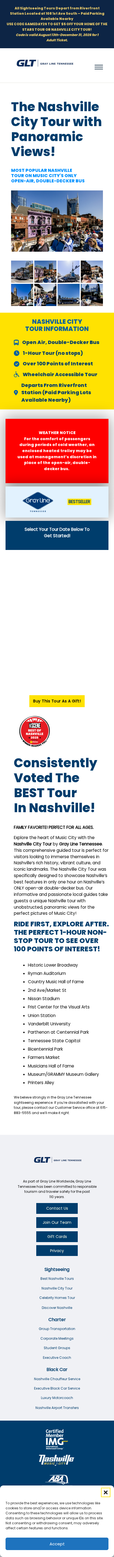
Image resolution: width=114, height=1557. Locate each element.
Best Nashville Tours (57, 1278)
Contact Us (57, 1208)
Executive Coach (57, 1357)
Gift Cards (57, 1236)
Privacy (57, 1250)
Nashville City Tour (57, 1288)
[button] (105, 1492)
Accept (57, 1544)
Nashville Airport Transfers (57, 1407)
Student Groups (57, 1348)
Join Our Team (57, 1222)
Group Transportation (57, 1328)
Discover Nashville (57, 1307)
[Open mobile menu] (99, 67)
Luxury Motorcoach (57, 1397)
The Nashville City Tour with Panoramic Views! (56, 129)
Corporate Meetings (57, 1338)
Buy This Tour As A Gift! (57, 701)
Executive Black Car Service (57, 1388)
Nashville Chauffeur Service (57, 1379)
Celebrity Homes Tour (57, 1297)
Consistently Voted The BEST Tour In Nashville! (55, 785)
